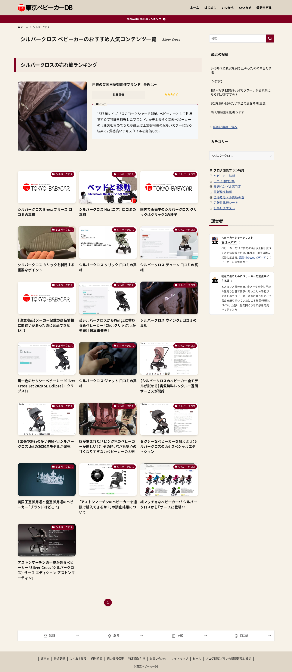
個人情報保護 (115, 658)
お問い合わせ (158, 658)
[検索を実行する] (270, 38)
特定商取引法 (136, 658)
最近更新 (59, 658)
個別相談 (96, 658)
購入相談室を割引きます (228, 112)
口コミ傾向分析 (224, 181)
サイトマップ (179, 658)
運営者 (45, 658)
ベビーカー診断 (224, 175)
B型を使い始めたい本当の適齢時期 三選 (238, 103)
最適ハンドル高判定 (227, 186)
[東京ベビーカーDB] (45, 7)
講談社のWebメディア (252, 257)
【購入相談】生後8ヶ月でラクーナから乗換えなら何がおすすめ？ (241, 92)
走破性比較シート (226, 202)
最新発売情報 (223, 191)
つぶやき (217, 81)
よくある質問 (78, 658)
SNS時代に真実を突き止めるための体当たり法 (241, 70)
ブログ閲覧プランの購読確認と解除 (228, 658)
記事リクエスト (224, 208)
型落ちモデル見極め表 (229, 197)
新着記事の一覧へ (225, 127)
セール (197, 658)
